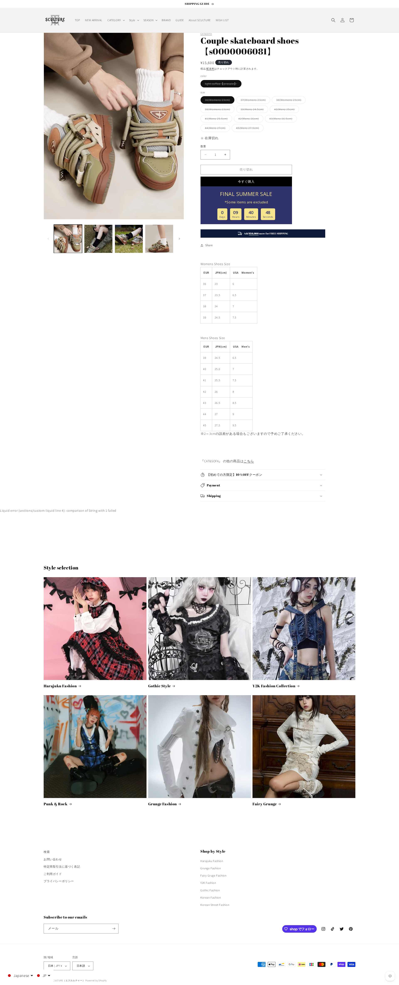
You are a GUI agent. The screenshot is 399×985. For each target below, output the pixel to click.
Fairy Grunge (264, 804)
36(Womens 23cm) (219, 101)
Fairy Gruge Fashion (213, 875)
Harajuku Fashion (60, 686)
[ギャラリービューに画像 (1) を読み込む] (68, 239)
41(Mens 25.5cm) (218, 119)
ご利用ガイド (53, 874)
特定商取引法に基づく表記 (62, 866)
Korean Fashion (210, 897)
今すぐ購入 (246, 181)
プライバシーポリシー (59, 881)
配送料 (210, 68)
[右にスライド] (179, 238)
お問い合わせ (53, 859)
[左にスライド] (48, 238)
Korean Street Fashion (214, 905)
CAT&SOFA (206, 33)
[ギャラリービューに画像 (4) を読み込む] (159, 239)
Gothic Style (159, 686)
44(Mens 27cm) (216, 129)
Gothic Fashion (210, 890)
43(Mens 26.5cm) (282, 119)
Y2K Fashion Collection (273, 686)
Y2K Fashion (208, 883)
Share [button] (209, 245)
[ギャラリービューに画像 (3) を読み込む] (129, 239)
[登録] (113, 928)
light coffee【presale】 (222, 84)
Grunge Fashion (162, 804)
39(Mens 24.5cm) (254, 110)
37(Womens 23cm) (255, 101)
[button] (116, 20)
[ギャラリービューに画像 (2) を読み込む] (98, 239)
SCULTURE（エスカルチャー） (68, 980)
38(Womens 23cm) (290, 101)
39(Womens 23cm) (219, 110)
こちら (249, 461)
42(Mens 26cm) (250, 119)
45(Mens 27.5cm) (249, 129)
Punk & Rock (56, 804)
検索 (47, 852)
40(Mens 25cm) (286, 110)
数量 (203, 146)
